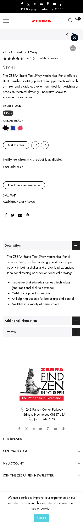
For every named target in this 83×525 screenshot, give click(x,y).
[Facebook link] (6, 216)
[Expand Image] (74, 37)
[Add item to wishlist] (35, 145)
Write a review (49, 58)
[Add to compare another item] (44, 145)
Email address (13, 167)
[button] (70, 21)
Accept (41, 518)
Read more (24, 97)
